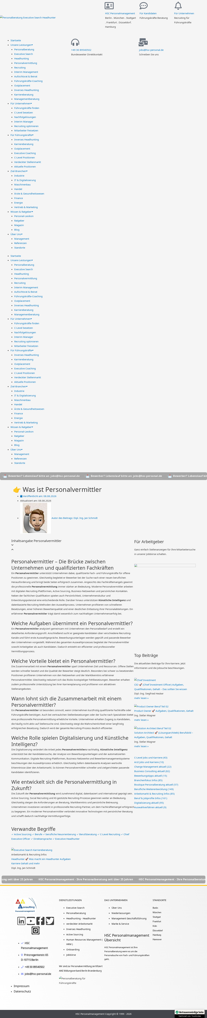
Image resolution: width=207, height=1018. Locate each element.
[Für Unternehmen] (178, 6)
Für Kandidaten (148, 13)
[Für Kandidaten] (144, 6)
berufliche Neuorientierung (59, 834)
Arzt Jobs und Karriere (149, 762)
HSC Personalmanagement (120, 13)
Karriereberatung (23, 94)
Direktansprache (41, 838)
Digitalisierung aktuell (149, 802)
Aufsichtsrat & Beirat (25, 76)
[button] (72, 545)
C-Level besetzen (23, 112)
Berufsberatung (86, 834)
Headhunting (21, 58)
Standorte (19, 247)
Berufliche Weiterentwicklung (154, 789)
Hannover (157, 939)
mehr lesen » (141, 698)
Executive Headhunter (66, 838)
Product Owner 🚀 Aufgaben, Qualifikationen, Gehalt (163, 710)
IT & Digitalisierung (25, 180)
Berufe (37, 834)
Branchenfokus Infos (148, 780)
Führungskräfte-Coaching (28, 81)
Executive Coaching (25, 153)
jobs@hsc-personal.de (151, 49)
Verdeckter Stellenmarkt (27, 162)
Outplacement (22, 85)
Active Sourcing (21, 834)
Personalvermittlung (25, 63)
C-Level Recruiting (109, 834)
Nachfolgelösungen (25, 117)
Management (21, 238)
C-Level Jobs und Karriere (150, 757)
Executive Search (23, 53)
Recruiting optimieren (26, 126)
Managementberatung (26, 98)
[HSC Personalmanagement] (109, 6)
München (157, 912)
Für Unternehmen (184, 13)
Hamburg (157, 935)
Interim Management (26, 71)
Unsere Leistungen (21, 44)
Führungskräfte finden (26, 108)
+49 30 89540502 (81, 49)
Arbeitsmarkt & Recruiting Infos (154, 793)
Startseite (16, 40)
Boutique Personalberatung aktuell (156, 784)
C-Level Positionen (24, 157)
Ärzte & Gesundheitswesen (29, 193)
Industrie (19, 175)
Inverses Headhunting (26, 90)
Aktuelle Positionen (25, 166)
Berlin (155, 908)
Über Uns (16, 234)
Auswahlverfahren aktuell (150, 807)
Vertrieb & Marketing (26, 207)
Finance (18, 198)
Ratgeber (19, 220)
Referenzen (20, 243)
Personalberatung (24, 49)
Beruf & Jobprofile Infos (150, 798)
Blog (16, 229)
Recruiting (20, 67)
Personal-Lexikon (23, 216)
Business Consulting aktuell (152, 771)
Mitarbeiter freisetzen (26, 130)
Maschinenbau (22, 184)
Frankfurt (157, 921)
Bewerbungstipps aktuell (150, 775)
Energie (18, 202)
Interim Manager (23, 121)
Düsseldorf (158, 930)
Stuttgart (157, 917)
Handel (18, 189)
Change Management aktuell (152, 766)
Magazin (19, 225)
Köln (155, 926)
